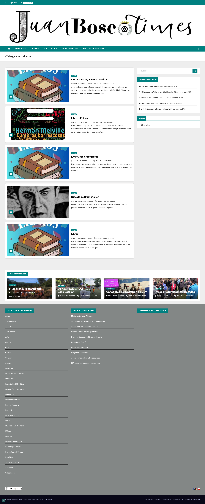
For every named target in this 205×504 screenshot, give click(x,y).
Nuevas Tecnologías (13, 441)
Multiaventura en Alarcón (150, 86)
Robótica (9, 457)
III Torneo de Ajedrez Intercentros (85, 363)
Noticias (8, 436)
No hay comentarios (105, 83)
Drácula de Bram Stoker (85, 197)
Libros (74, 75)
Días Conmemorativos (14, 373)
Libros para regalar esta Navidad (89, 79)
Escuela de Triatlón (79, 342)
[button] (198, 49)
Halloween (9, 394)
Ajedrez (8, 326)
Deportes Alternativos (80, 347)
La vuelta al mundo (13, 415)
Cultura (8, 363)
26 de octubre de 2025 (82, 238)
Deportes (13, 285)
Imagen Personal (12, 405)
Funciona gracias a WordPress (15, 499)
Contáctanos (50, 49)
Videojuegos (10, 473)
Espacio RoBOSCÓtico (14, 384)
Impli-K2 (8, 410)
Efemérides (10, 379)
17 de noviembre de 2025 (83, 201)
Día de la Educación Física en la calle (154, 109)
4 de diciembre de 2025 (82, 122)
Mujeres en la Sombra (14, 426)
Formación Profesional (14, 389)
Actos (7, 316)
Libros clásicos (79, 118)
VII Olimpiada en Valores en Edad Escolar (156, 92)
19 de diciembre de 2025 (83, 83)
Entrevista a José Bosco (84, 156)
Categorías (20, 49)
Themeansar (48, 499)
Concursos (110, 288)
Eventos (35, 49)
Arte (7, 337)
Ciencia (8, 342)
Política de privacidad (94, 49)
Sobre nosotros (70, 49)
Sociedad (9, 468)
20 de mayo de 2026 (19, 292)
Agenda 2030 (10, 321)
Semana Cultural (12, 462)
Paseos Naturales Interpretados (152, 103)
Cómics (8, 353)
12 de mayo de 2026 (68, 296)
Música (8, 431)
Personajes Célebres (13, 447)
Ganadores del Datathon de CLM (152, 98)
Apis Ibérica (10, 332)
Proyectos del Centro (14, 452)
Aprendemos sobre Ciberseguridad (85, 358)
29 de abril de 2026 (116, 296)
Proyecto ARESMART (80, 353)
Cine (7, 347)
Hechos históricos (12, 400)
